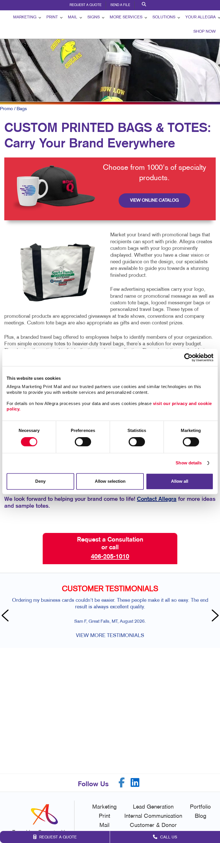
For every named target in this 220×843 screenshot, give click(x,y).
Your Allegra (200, 17)
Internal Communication (153, 816)
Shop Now (204, 32)
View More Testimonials (110, 635)
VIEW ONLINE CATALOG (154, 200)
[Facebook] (122, 783)
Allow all (179, 481)
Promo (6, 109)
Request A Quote (85, 5)
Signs (93, 17)
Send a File (120, 5)
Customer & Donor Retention (153, 829)
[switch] (83, 442)
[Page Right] (214, 616)
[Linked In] (135, 783)
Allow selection (110, 481)
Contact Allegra (156, 499)
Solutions (163, 17)
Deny (40, 481)
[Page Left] (5, 616)
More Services (126, 17)
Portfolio (200, 807)
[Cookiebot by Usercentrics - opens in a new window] (188, 357)
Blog (200, 816)
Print (52, 17)
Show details (189, 463)
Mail (72, 17)
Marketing (24, 17)
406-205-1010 (110, 557)
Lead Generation (153, 807)
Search (145, 5)
